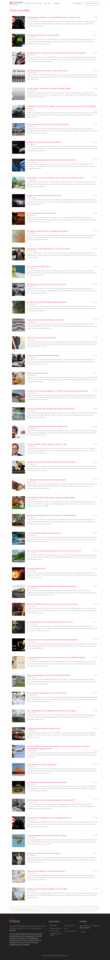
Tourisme (26, 944)
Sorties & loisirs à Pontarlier (33, 3)
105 (79, 911)
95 (51, 911)
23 (55, 906)
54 (40, 908)
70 (80, 908)
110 (94, 911)
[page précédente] (10, 906)
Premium (24, 940)
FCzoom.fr (12, 930)
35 (84, 906)
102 (70, 911)
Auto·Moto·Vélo (31, 934)
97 (56, 911)
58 (49, 908)
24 (58, 906)
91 (41, 911)
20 (49, 906)
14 (35, 906)
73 (86, 908)
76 (93, 908)
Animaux (12, 934)
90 (39, 911)
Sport (21, 944)
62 (59, 908)
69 (77, 908)
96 (54, 911)
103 (73, 911)
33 (79, 906)
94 (49, 911)
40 (96, 906)
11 (28, 906)
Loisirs (27, 938)
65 (67, 908)
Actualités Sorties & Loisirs (56, 934)
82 (19, 911)
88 (33, 911)
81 (16, 911)
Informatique (20, 938)
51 (33, 908)
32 (77, 906)
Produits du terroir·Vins (35, 940)
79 (12, 911)
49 (28, 908)
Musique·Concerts (15, 940)
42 (11, 908)
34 (81, 906)
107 (85, 911)
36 (86, 906)
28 (67, 906)
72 (84, 908)
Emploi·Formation (15, 936)
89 (36, 911)
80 (14, 911)
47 (23, 908)
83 (21, 911)
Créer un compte (55, 928)
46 (21, 908)
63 (62, 908)
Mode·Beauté (33, 938)
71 (82, 908)
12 (31, 906)
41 (98, 906)
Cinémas (39, 934)
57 (47, 908)
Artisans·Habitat (21, 934)
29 (70, 906)
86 (29, 911)
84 (24, 911)
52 (35, 908)
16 (39, 906)
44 (16, 908)
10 (27, 906)
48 (26, 908)
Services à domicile (24, 942)
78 (98, 908)
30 (72, 906)
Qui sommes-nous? (70, 931)
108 (88, 911)
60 (54, 908)
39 (93, 906)
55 (42, 908)
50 (31, 908)
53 (37, 908)
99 (61, 911)
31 (74, 906)
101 (67, 911)
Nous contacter (69, 925)
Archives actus (54, 931)
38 (91, 906)
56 (45, 908)
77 (96, 908)
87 (31, 911)
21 (51, 906)
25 (60, 906)
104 (76, 911)
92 (43, 911)
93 (46, 911)
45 (18, 908)
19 (46, 906)
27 (65, 906)
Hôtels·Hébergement (28, 936)
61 (57, 908)
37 (89, 906)
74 (89, 908)
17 (42, 906)
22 (53, 906)
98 (59, 911)
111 (96, 911)
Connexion (78, 3)
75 (91, 908)
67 (72, 908)
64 (64, 908)
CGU (65, 928)
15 (37, 906)
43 (13, 908)
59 (52, 908)
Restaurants (13, 942)
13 (33, 906)
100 (64, 911)
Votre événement (91, 3)
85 (26, 911)
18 (44, 906)
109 (91, 911)
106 (82, 911)
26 (63, 906)
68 (74, 908)
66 (69, 908)
